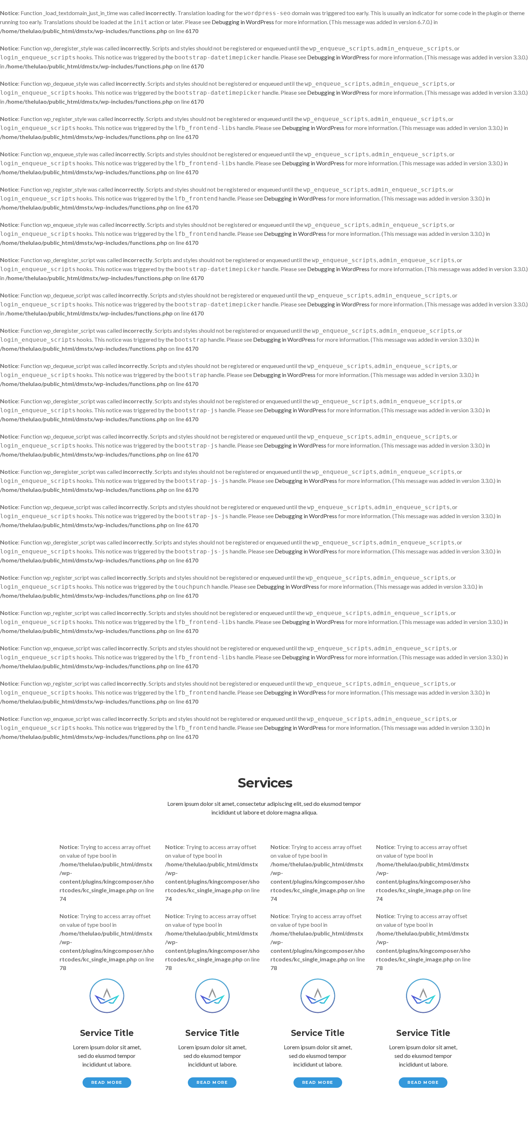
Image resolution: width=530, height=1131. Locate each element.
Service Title (107, 1033)
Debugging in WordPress (243, 21)
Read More (107, 1082)
